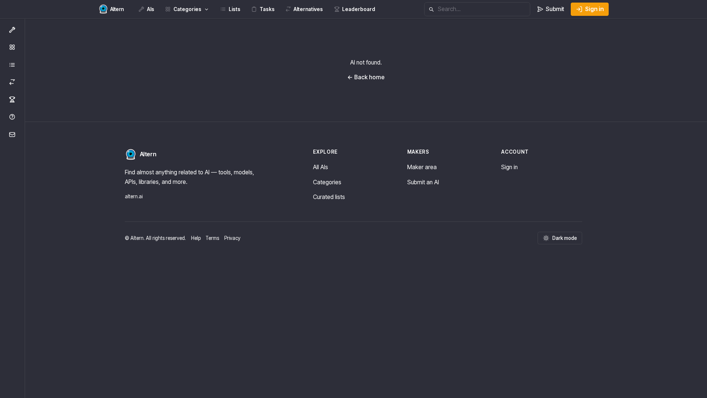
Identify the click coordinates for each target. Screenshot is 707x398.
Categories (187, 9)
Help (196, 238)
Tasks (267, 9)
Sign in (594, 9)
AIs (150, 9)
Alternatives (308, 9)
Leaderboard (358, 9)
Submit (555, 9)
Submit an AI (423, 182)
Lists (234, 9)
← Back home (365, 77)
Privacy (232, 238)
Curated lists (329, 196)
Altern (148, 154)
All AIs (320, 167)
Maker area (422, 167)
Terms (212, 238)
